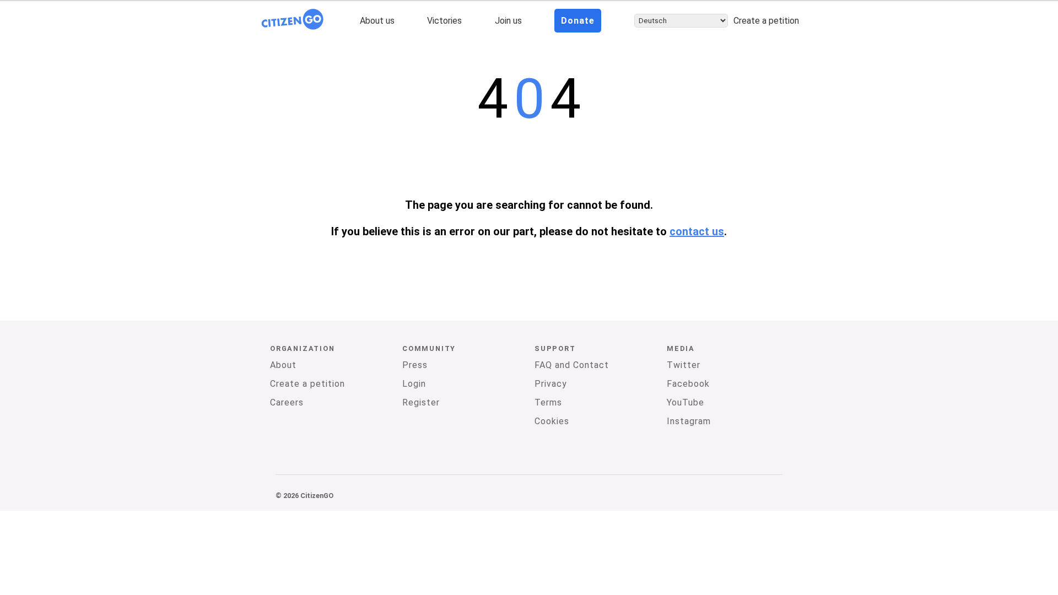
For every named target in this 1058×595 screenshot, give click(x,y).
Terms (548, 402)
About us (377, 20)
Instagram (689, 421)
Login (414, 383)
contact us (697, 231)
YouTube (685, 402)
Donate (578, 20)
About (283, 365)
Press (415, 365)
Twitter (683, 365)
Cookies (552, 421)
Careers (287, 402)
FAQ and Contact (572, 365)
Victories (444, 20)
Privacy (551, 383)
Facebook (688, 383)
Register (421, 402)
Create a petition (766, 20)
